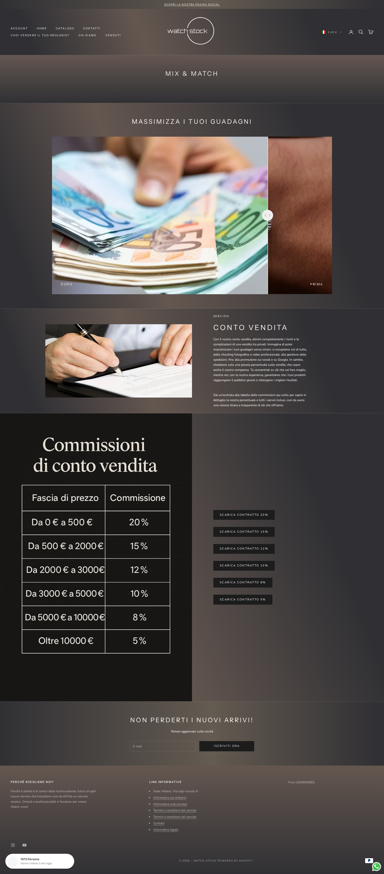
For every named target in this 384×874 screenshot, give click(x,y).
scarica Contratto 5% (243, 600)
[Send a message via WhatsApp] (376, 866)
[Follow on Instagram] (13, 845)
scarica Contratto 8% (243, 582)
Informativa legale (165, 830)
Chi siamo (87, 35)
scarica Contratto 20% (244, 515)
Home (42, 28)
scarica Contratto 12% (244, 549)
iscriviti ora (227, 746)
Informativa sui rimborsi (169, 798)
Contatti (91, 28)
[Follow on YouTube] (24, 845)
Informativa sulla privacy (170, 804)
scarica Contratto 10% (244, 566)
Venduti (113, 35)
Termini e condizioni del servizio (174, 810)
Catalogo (65, 28)
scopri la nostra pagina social (192, 4)
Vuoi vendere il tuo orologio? (40, 35)
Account (19, 28)
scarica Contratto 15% (244, 532)
